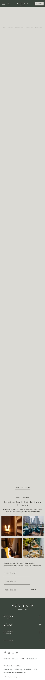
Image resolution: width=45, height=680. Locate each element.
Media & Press (32, 658)
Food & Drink (19, 27)
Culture (10, 27)
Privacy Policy (8, 669)
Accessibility (27, 669)
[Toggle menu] (3, 3)
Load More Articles (23, 487)
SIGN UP (33, 589)
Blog (22, 658)
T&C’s (35, 669)
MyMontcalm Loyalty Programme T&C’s (15, 672)
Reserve (39, 3)
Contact (7, 658)
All (4, 27)
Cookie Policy (18, 669)
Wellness (38, 27)
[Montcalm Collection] (22, 4)
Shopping (29, 27)
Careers (15, 658)
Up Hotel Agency (12, 677)
